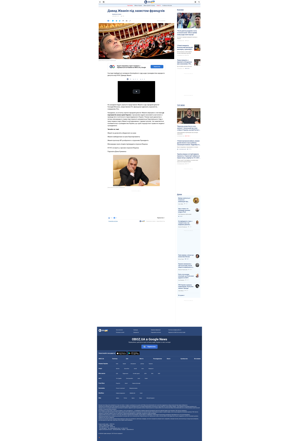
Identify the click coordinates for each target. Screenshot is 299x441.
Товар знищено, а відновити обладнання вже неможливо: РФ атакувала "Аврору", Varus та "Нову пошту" (184, 62)
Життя (141, 358)
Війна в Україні (138, 5)
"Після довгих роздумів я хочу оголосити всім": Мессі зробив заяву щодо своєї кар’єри (187, 32)
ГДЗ (117, 373)
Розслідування (157, 358)
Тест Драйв (118, 378)
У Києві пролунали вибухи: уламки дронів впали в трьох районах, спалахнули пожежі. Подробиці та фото (188, 143)
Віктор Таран (181, 259)
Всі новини (197, 358)
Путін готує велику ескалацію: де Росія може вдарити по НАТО (186, 276)
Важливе (180, 10)
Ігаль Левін (180, 204)
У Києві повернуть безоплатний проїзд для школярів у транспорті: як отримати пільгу (185, 47)
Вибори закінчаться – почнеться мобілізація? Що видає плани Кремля (184, 199)
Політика (114, 358)
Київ (117, 363)
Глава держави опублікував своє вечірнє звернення (187, 133)
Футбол (117, 368)
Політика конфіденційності (174, 329)
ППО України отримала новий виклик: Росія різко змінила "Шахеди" (185, 286)
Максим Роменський (182, 269)
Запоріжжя (133, 363)
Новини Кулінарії (136, 383)
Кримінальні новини (116, 14)
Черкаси (151, 363)
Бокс (143, 368)
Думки (179, 194)
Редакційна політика (113, 221)
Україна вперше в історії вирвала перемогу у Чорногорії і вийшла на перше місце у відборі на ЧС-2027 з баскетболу (188, 156)
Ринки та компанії (120, 388)
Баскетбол (126, 368)
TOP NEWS (181, 105)
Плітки (125, 398)
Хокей (135, 368)
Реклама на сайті (120, 332)
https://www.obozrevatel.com (149, 405)
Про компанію (119, 329)
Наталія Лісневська (182, 227)
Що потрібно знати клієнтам (184, 66)
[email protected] (116, 429)
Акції (139, 378)
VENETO (159, 5)
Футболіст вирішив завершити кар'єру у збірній (187, 37)
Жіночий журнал (150, 398)
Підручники (125, 373)
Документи (136, 332)
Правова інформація (155, 329)
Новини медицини (120, 393)
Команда (135, 329)
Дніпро (142, 363)
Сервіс (146, 378)
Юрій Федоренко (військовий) (184, 214)
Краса (133, 398)
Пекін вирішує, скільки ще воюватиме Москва (186, 256)
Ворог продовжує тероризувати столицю (187, 147)
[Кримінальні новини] (142, 221)
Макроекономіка (133, 388)
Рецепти (118, 383)
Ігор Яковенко (181, 280)
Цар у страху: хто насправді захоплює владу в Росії (184, 210)
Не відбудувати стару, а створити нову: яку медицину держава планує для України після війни (185, 222)
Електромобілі (129, 378)
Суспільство (184, 358)
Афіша (117, 398)
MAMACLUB (132, 393)
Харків (124, 363)
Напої (126, 383)
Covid (141, 393)
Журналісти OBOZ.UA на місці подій (176, 332)
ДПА (145, 373)
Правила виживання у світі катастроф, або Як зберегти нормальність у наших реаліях (185, 265)
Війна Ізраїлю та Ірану (149, 5)
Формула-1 (151, 368)
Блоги (168, 358)
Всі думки (181, 295)
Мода (140, 398)
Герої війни (130, 5)
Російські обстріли (167, 5)
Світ (127, 358)
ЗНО (152, 373)
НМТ (159, 373)
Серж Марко (181, 290)
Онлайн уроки (136, 373)
